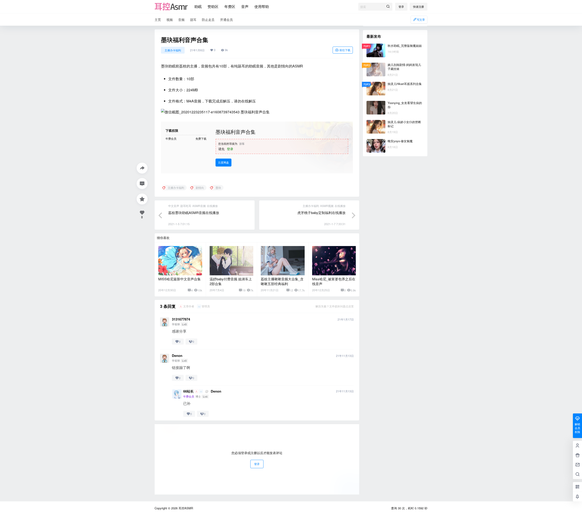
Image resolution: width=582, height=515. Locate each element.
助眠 (198, 6)
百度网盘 (223, 162)
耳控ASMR (185, 508)
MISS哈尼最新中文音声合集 (179, 278)
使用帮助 (261, 6)
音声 (244, 6)
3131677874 (181, 319)
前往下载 (344, 50)
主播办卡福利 (173, 50)
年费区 (229, 6)
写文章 (421, 19)
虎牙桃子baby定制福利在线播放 (321, 212)
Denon (177, 355)
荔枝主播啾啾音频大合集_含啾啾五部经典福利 (282, 281)
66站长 (188, 391)
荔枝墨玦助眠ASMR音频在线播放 (193, 212)
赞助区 (213, 6)
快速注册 (418, 6)
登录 (401, 6)
